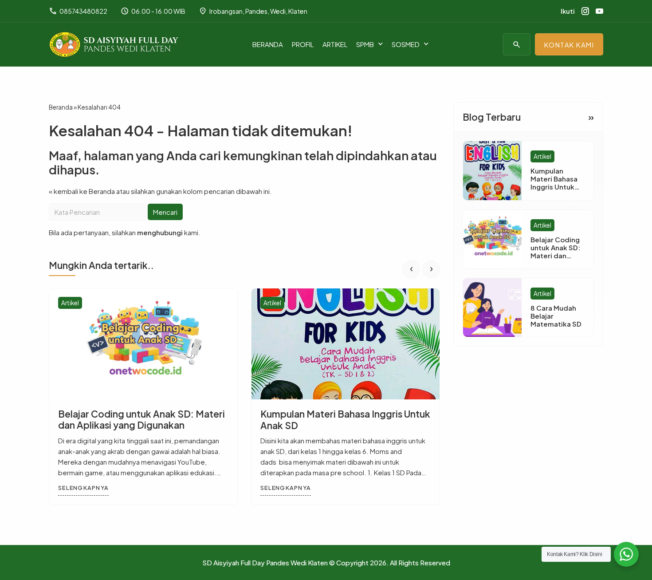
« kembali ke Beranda (82, 190)
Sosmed (406, 44)
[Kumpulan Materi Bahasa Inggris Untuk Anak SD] (345, 343)
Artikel (334, 44)
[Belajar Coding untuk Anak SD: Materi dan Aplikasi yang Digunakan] (143, 343)
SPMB (365, 44)
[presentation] (411, 269)
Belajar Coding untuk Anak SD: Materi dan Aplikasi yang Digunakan (141, 419)
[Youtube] (599, 11)
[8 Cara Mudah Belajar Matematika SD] (492, 307)
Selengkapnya (83, 487)
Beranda (267, 44)
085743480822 (78, 11)
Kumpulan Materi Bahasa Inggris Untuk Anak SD (345, 419)
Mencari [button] (165, 211)
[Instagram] (585, 11)
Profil (303, 44)
